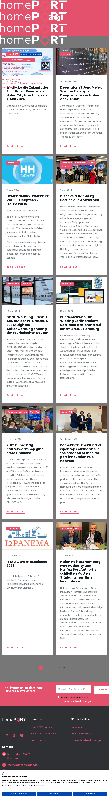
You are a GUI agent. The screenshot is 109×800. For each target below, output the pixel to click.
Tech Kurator (7, 52)
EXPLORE (5, 56)
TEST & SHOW (7, 64)
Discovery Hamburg (11, 79)
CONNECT (5, 60)
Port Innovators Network (14, 71)
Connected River (9, 75)
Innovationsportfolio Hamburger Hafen (21, 83)
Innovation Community (12, 67)
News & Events (8, 87)
